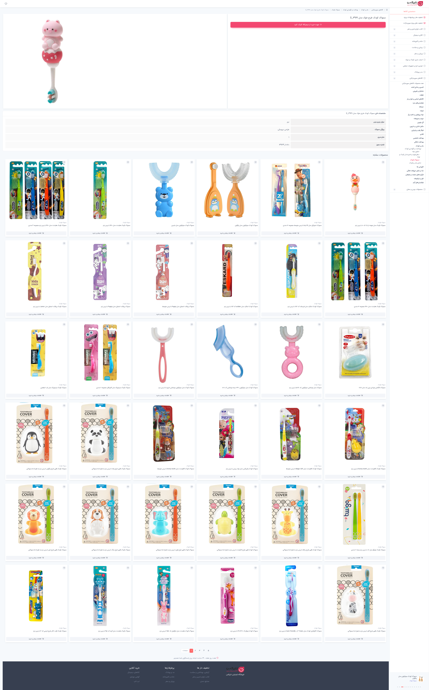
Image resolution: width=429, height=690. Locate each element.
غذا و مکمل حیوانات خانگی (415, 171)
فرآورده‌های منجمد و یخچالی (415, 174)
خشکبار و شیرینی (418, 91)
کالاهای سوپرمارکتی (377, 10)
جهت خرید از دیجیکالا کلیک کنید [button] (306, 24)
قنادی (422, 134)
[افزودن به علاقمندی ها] (383, 162)
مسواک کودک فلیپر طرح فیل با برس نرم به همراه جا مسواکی (175, 550)
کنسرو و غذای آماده (417, 87)
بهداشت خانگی (419, 142)
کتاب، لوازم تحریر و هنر (200, 676)
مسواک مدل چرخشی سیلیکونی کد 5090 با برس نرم (305, 387)
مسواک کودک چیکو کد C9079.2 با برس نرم (244, 631)
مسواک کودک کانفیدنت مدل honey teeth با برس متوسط (175, 469)
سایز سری (381, 137)
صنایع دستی (204, 681)
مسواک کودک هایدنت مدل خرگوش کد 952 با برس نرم (177, 631)
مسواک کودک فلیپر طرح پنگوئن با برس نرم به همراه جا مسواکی (46, 469)
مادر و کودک (420, 146)
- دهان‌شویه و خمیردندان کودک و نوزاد (409, 156)
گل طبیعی (420, 122)
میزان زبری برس (378, 122)
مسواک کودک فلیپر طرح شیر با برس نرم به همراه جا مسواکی (47, 550)
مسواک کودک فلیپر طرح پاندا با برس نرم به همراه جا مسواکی (111, 469)
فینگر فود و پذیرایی (417, 130)
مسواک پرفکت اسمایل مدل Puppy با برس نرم (115, 306)
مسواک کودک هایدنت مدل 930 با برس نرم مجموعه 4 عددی (47, 225)
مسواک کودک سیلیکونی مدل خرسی (182, 225)
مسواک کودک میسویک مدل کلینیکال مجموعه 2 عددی (113, 387)
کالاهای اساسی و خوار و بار (415, 99)
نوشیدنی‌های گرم (418, 182)
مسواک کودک (336, 10)
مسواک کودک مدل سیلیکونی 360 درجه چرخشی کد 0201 (240, 387)
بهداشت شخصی (418, 138)
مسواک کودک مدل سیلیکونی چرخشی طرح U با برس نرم (176, 387)
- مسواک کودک (415, 160)
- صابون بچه (416, 152)
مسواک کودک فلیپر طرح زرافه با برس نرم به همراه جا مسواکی (302, 550)
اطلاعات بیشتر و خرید (354, 233)
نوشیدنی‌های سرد (418, 103)
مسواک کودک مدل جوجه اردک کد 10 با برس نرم (370, 225)
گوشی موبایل (134, 676)
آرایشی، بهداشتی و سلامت (199, 672)
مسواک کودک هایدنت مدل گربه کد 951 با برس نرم (114, 631)
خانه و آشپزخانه (168, 676)
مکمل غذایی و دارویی (417, 126)
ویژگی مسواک (379, 129)
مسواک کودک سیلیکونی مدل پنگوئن (246, 225)
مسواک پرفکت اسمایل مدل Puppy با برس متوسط (178, 306)
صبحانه (421, 107)
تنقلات (422, 95)
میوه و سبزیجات (419, 118)
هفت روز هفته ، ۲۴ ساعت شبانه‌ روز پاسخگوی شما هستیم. (194, 658)
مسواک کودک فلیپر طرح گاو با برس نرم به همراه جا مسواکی (366, 631)
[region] (409, 343)
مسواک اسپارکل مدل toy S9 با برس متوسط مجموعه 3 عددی (302, 225)
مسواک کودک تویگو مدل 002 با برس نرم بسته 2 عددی (368, 550)
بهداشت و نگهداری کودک (350, 10)
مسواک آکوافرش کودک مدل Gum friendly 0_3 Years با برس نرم (300, 631)
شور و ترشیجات (419, 178)
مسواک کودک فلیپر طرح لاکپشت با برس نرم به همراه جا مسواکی (237, 550)
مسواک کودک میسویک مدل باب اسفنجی (53, 387)
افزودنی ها (420, 167)
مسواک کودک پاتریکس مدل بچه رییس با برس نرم (242, 469)
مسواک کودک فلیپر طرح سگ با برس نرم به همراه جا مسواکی (111, 550)
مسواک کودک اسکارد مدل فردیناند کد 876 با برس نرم (305, 306)
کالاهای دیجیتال (133, 672)
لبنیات (422, 111)
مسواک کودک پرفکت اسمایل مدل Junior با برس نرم (49, 306)
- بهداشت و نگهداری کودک (413, 149)
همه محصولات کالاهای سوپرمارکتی (413, 83)
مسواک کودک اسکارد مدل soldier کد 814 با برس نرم (241, 306)
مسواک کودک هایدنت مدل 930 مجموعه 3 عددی (369, 306)
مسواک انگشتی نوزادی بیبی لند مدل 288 (372, 387)
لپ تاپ (136, 681)
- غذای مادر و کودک (415, 163)
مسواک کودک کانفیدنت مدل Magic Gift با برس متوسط (304, 469)
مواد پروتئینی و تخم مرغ (416, 114)
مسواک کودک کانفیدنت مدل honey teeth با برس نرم (368, 469)
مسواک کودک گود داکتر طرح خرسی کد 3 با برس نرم (49, 631)
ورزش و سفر (170, 681)
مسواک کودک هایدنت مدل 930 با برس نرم (406, 677)
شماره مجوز (380, 144)
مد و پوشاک (169, 672)
